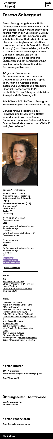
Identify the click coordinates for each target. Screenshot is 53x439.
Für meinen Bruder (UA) (13, 335)
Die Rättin (30, 340)
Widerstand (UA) (18, 326)
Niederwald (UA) (19, 312)
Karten (6, 211)
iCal (11, 211)
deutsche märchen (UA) (13, 281)
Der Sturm (17, 302)
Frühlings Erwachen (28, 337)
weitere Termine (12, 267)
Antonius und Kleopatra (13, 321)
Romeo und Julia (10, 323)
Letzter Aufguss (17, 333)
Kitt (4, 279)
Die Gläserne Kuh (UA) (17, 306)
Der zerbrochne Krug (21, 309)
